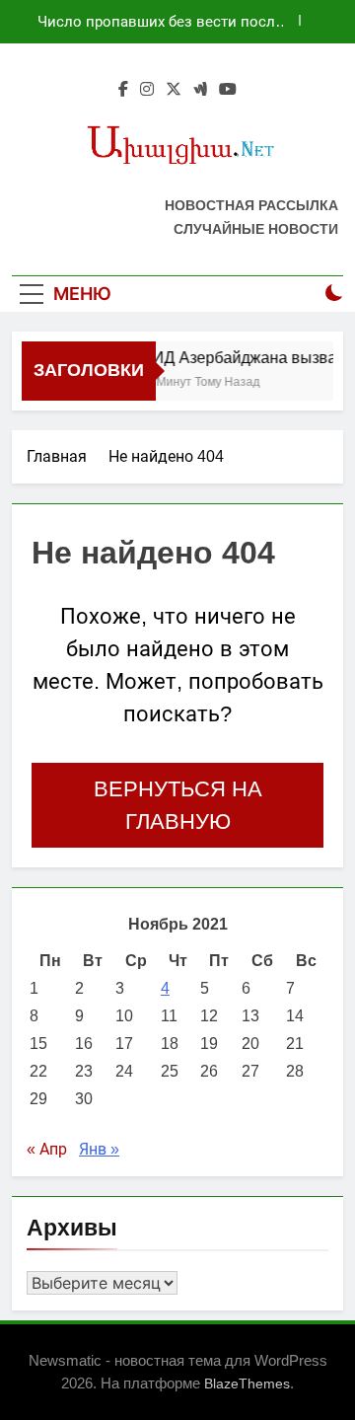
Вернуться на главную (178, 805)
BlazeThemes (247, 1383)
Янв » (99, 1149)
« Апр (47, 1149)
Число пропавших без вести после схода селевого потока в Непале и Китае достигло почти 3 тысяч (160, 22)
